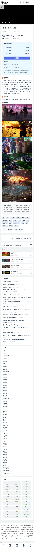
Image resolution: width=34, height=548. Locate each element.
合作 (7, 491)
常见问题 (5, 404)
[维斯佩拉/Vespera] (6, 266)
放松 (26, 501)
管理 (17, 511)
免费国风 (5, 380)
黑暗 (26, 516)
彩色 (17, 496)
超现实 (10, 225)
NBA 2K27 (5, 312)
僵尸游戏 (5, 374)
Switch (4, 353)
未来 (24, 220)
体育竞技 (5, 366)
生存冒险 (5, 433)
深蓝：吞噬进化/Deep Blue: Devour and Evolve (14, 327)
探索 (7, 501)
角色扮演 (12, 255)
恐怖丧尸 (5, 409)
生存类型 (5, 436)
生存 (26, 506)
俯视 (7, 484)
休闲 (26, 481)
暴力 (20, 220)
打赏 (5, 229)
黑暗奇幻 (16, 225)
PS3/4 (4, 350)
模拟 (28, 220)
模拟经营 (5, 428)
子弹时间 (5, 220)
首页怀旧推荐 (6, 468)
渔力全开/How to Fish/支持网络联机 (12, 314)
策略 (23, 223)
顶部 (31, 546)
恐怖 (26, 496)
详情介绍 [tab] (6, 28)
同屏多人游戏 (6, 398)
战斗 (10, 220)
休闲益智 (5, 361)
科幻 (7, 509)
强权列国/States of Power (17, 259)
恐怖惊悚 (5, 414)
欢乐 (17, 504)
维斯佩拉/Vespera (15, 265)
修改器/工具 (6, 372)
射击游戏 (5, 401)
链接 (21, 229)
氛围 (26, 504)
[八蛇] (3, 38)
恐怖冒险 (5, 412)
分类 (10, 546)
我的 (24, 546)
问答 (17, 546)
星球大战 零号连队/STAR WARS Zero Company (14, 301)
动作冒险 (20, 32)
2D (7, 481)
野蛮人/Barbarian (15, 253)
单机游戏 (5, 393)
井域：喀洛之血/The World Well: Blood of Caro (14, 335)
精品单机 (5, 452)
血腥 (27, 223)
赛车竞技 (5, 460)
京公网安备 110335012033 (25, 538)
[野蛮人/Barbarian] (6, 254)
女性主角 (7, 494)
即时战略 (5, 396)
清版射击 (5, 223)
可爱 (26, 489)
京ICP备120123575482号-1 (12, 538)
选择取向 (7, 516)
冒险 (8, 217)
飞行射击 (5, 465)
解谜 (17, 514)
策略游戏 (5, 449)
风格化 (16, 516)
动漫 (7, 489)
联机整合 (5, 454)
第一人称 (17, 509)
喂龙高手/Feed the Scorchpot (10, 317)
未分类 (4, 417)
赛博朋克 (5, 225)
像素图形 (17, 484)
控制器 (14, 220)
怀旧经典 (5, 406)
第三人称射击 (16, 223)
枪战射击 (5, 420)
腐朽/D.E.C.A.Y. (14, 271)
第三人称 (26, 509)
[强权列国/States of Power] (6, 260)
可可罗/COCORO (7, 294)
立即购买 (17, 58)
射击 (17, 494)
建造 (26, 494)
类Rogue (26, 511)
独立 (17, 506)
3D (4, 217)
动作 (18, 217)
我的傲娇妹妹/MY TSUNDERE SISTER (12, 309)
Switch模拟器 (6, 356)
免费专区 (5, 377)
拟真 (26, 499)
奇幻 (26, 491)
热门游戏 (5, 430)
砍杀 (10, 223)
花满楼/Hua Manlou (8, 332)
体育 (4, 364)
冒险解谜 (5, 385)
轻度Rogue (26, 514)
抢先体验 (17, 499)
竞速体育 (5, 438)
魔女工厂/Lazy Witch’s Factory (10, 325)
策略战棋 (12, 261)
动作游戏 (5, 390)
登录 (28, 2)
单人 (28, 217)
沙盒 (7, 506)
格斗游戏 (5, 422)
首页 (9, 32)
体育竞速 (5, 369)
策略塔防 (5, 444)
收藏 (11, 229)
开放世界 (7, 496)
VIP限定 (5, 358)
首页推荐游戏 (6, 473)
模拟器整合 (5, 425)
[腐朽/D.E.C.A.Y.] (6, 272)
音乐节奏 (5, 462)
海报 (16, 229)
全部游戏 (14, 32)
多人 (17, 491)
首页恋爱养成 (6, 470)
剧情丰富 (13, 217)
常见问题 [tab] (13, 28)
